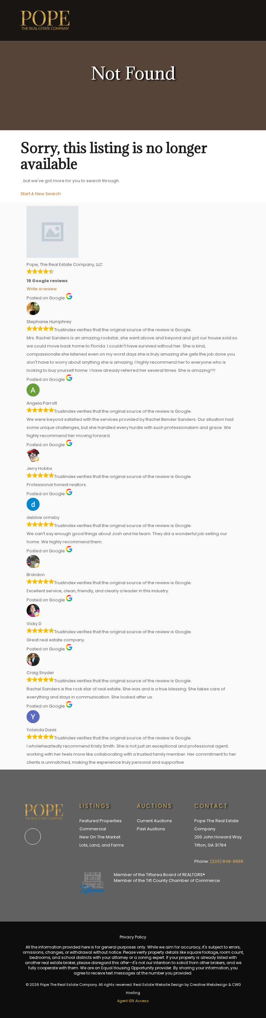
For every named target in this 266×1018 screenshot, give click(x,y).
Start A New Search (40, 194)
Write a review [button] (42, 289)
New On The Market (99, 837)
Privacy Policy (133, 937)
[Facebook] (33, 836)
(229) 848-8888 (226, 861)
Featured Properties (100, 821)
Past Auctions (151, 829)
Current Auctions (154, 821)
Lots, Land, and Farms (101, 845)
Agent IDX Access (133, 1000)
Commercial (92, 829)
